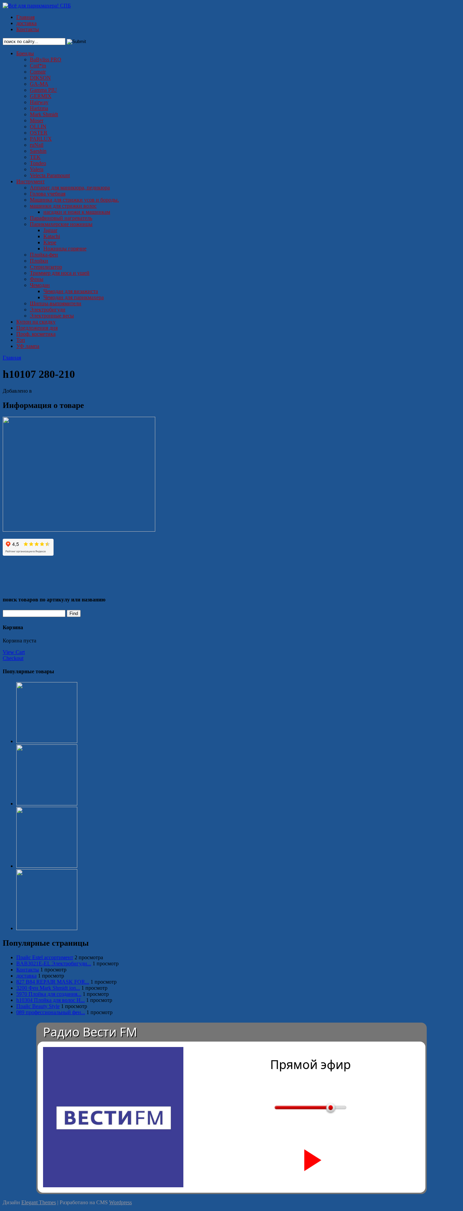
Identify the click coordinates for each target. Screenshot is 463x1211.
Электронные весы (52, 316)
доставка (26, 23)
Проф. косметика (36, 334)
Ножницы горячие (64, 248)
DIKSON (40, 78)
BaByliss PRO (45, 59)
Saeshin (38, 151)
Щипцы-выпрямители (55, 303)
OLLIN (38, 126)
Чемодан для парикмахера (73, 297)
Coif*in (38, 65)
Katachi (51, 236)
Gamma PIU (43, 90)
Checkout (13, 658)
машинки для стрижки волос (63, 206)
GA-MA (39, 84)
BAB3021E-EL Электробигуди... (53, 963)
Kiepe (49, 242)
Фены (36, 279)
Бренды (25, 53)
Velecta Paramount (50, 175)
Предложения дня (37, 328)
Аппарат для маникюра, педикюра (70, 187)
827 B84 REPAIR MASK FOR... (52, 982)
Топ (20, 340)
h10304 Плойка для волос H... (50, 1000)
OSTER (38, 133)
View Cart (14, 652)
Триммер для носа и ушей (59, 273)
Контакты (27, 29)
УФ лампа (27, 346)
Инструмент (30, 181)
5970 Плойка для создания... (48, 994)
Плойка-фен (44, 255)
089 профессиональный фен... (50, 1012)
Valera (36, 169)
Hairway (39, 102)
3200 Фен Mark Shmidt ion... (48, 988)
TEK (35, 157)
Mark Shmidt (44, 114)
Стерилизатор (46, 267)
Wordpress (120, 1202)
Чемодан (40, 285)
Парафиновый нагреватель (61, 218)
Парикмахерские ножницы (61, 224)
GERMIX (41, 96)
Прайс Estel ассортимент (44, 957)
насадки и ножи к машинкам (76, 212)
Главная (25, 17)
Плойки (39, 261)
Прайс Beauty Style (38, 1006)
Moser (36, 120)
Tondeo (38, 163)
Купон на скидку (36, 322)
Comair (38, 72)
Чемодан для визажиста (70, 291)
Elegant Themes (38, 1202)
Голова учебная (47, 194)
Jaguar (50, 230)
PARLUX (41, 139)
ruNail (36, 145)
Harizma (39, 108)
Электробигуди (47, 309)
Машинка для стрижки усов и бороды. (74, 200)
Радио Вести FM (90, 1032)
